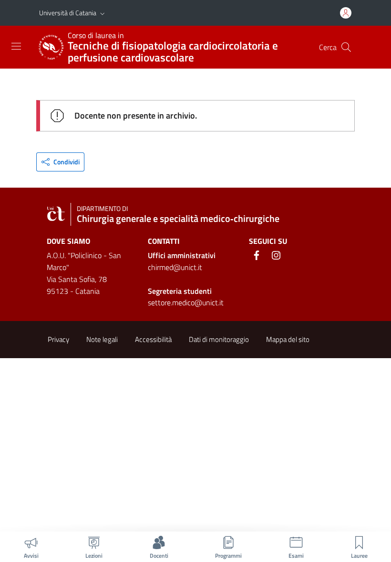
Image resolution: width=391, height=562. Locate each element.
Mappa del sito (287, 339)
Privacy (58, 339)
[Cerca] (346, 47)
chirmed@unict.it (175, 267)
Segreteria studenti (180, 291)
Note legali (102, 339)
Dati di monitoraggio (219, 339)
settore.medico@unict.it (186, 302)
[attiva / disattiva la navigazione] (16, 46)
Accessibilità (153, 339)
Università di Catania (67, 13)
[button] (102, 12)
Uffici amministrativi (182, 255)
